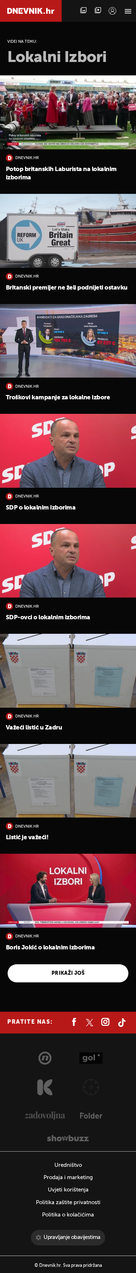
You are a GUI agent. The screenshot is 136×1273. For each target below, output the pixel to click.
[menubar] (112, 11)
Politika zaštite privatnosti (68, 1202)
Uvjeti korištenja (68, 1190)
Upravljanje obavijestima (72, 1237)
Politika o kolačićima (68, 1215)
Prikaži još (68, 973)
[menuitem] (112, 10)
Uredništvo (68, 1165)
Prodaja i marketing (68, 1177)
